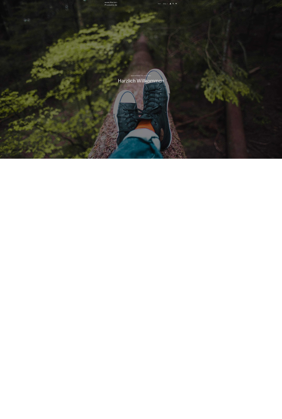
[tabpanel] (141, 79)
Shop (164, 3)
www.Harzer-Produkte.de (111, 3)
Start (159, 3)
